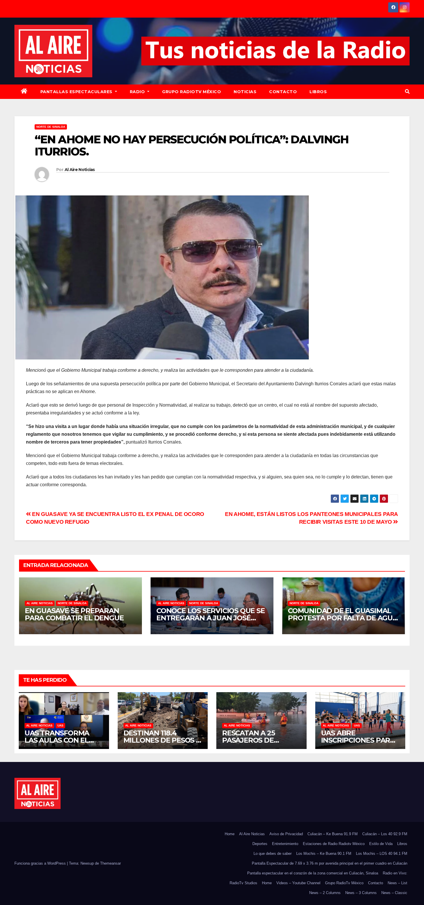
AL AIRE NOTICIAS (40, 603)
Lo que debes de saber (273, 853)
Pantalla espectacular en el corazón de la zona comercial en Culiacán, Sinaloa (312, 873)
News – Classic (394, 893)
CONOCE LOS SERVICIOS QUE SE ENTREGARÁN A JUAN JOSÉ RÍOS (210, 618)
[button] (407, 91)
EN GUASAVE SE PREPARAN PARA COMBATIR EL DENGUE (74, 614)
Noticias (245, 91)
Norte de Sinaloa (50, 126)
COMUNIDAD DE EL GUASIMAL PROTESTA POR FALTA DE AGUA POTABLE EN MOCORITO (342, 618)
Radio (138, 91)
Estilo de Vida (381, 844)
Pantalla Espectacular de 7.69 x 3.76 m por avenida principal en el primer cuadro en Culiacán (329, 863)
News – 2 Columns (325, 893)
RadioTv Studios (243, 883)
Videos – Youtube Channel (298, 883)
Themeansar (110, 863)
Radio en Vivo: (395, 873)
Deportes (259, 844)
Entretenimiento (285, 844)
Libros (318, 91)
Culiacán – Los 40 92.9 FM (384, 834)
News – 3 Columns (361, 893)
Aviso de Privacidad (286, 834)
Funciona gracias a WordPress (40, 863)
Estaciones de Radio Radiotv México (334, 844)
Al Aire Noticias (80, 169)
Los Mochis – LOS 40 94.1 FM (381, 853)
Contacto (283, 91)
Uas (60, 725)
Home (229, 834)
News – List (397, 883)
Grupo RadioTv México (191, 91)
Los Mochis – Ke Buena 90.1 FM (323, 853)
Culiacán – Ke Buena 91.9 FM (332, 834)
